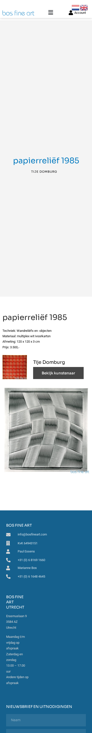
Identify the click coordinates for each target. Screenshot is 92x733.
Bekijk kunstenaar (58, 373)
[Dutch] (76, 7)
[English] (84, 7)
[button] (50, 12)
